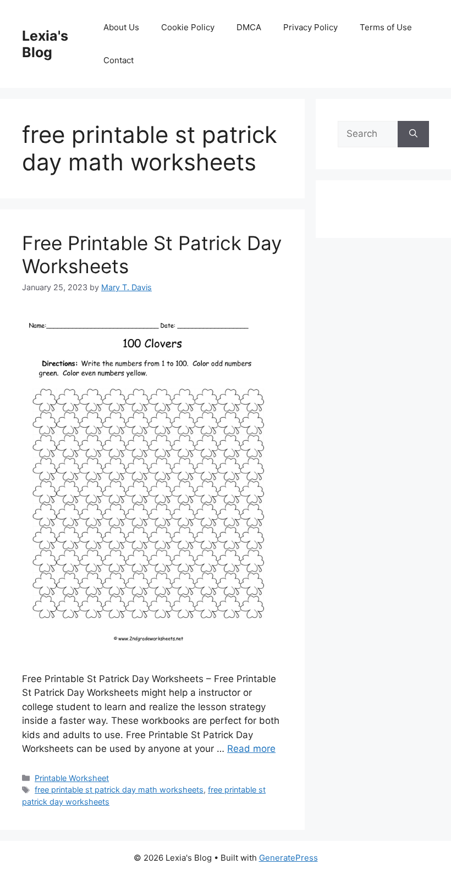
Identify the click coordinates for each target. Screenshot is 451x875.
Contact (118, 60)
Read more (251, 748)
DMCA (249, 27)
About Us (121, 27)
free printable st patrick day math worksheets (119, 789)
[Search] (413, 134)
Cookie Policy (188, 27)
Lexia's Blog (45, 43)
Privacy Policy (310, 27)
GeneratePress (288, 857)
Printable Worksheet (72, 778)
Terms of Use (386, 27)
